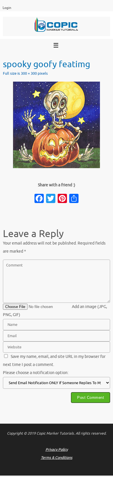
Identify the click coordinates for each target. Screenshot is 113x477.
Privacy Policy (56, 449)
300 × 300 (29, 73)
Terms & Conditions (56, 457)
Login (7, 8)
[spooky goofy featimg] (56, 125)
